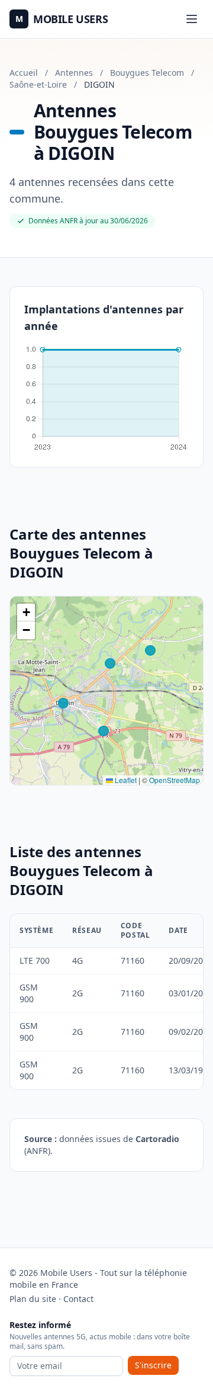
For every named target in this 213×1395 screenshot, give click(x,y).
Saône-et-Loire (38, 84)
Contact (78, 1298)
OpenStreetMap (174, 780)
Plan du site (32, 1298)
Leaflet (125, 780)
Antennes (74, 72)
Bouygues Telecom (147, 72)
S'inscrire (153, 1365)
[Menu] (192, 19)
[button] (26, 612)
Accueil (23, 72)
